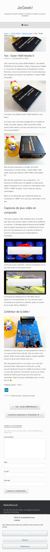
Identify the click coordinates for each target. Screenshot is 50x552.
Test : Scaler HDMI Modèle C (25, 406)
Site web (7, 480)
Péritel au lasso (27, 33)
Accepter (25, 533)
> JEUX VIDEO (15, 33)
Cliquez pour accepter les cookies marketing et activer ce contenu (25, 250)
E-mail (6, 471)
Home (6, 33)
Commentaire (9, 437)
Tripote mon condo (28, 395)
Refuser (25, 540)
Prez (26, 58)
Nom (6, 462)
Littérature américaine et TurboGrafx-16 (25, 415)
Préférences (25, 546)
